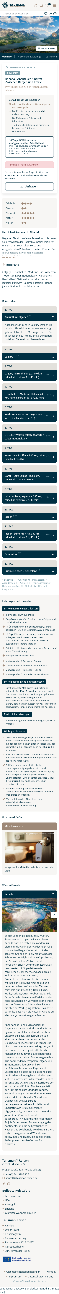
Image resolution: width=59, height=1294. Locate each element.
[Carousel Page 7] (28, 928)
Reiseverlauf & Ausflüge (29, 56)
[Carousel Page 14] (43, 928)
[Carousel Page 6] (26, 928)
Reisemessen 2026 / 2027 (19, 1242)
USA (7, 1200)
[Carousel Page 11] (37, 928)
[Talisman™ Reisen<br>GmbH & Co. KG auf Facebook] (3, 1183)
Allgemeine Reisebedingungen (23, 1271)
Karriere (9, 1225)
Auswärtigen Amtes (19, 760)
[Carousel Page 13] (41, 928)
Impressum (14, 1276)
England (9, 1208)
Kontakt (51, 1271)
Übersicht (7, 56)
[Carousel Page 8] (30, 928)
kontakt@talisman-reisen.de (22, 1178)
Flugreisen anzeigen (16, 13)
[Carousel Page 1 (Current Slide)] (16, 928)
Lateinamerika (13, 1196)
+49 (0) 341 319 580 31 (18, 1174)
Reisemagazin (13, 1234)
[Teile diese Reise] (50, 13)
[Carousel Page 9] (32, 928)
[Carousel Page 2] (18, 928)
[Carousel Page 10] (35, 928)
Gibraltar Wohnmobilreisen (20, 1213)
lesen (9, 257)
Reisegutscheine (14, 1246)
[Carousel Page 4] (22, 928)
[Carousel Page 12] (39, 928)
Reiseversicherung (15, 1238)
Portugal (10, 1204)
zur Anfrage (28, 186)
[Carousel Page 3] (20, 928)
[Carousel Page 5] (24, 928)
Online (9, 777)
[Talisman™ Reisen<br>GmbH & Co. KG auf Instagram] (8, 1183)
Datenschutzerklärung (40, 1276)
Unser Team (12, 1229)
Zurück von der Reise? (17, 1250)
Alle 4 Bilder (48, 48)
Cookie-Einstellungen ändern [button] (29, 1281)
